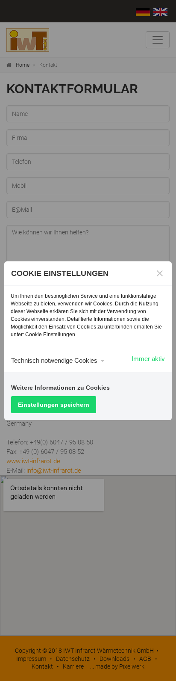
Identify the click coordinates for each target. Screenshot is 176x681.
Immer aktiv (148, 358)
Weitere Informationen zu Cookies (60, 387)
